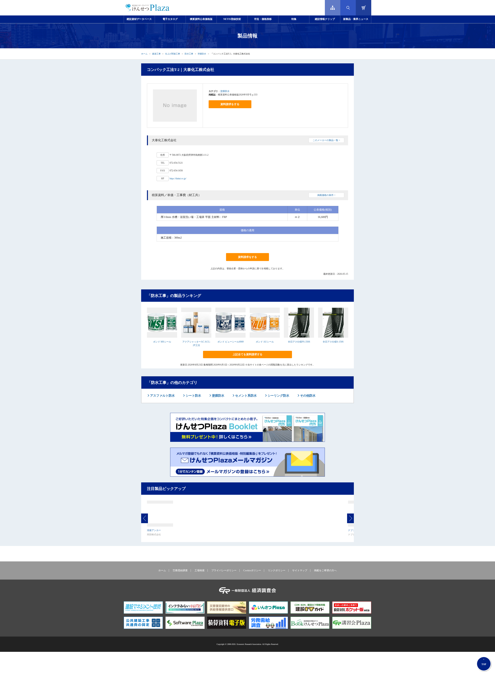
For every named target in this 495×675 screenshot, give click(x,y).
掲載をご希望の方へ (325, 570)
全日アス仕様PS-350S (299, 341)
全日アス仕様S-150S (333, 341)
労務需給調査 (180, 570)
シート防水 (193, 395)
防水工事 (189, 54)
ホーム (144, 54)
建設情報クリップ (325, 19)
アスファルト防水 (162, 395)
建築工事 (156, 54)
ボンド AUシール (265, 341)
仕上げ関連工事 (172, 54)
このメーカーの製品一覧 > (326, 140)
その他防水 (307, 395)
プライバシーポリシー (223, 570)
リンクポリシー (276, 570)
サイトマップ (299, 570)
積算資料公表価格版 (201, 19)
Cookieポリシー (252, 570)
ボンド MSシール (162, 341)
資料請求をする (229, 104)
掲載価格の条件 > (326, 195)
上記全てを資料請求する (247, 354)
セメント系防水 (245, 395)
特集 (293, 19)
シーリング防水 (278, 395)
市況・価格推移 (263, 19)
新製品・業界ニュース (355, 19)
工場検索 (200, 570)
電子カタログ (170, 19)
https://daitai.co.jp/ (178, 178)
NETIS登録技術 (232, 19)
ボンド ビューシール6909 (231, 341)
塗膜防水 (202, 54)
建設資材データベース (139, 19)
